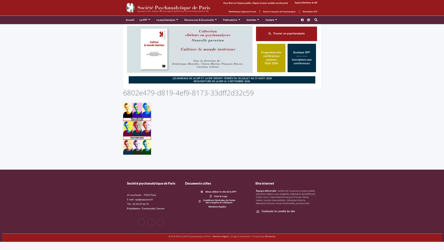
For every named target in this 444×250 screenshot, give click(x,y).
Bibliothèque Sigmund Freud (242, 11)
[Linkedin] (308, 20)
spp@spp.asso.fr (144, 199)
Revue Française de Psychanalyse (279, 11)
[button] (316, 20)
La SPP (143, 20)
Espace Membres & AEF (306, 2)
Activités (251, 20)
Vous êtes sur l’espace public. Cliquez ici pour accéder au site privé (255, 3)
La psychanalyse (165, 20)
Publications (230, 20)
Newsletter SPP (310, 11)
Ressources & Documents (199, 20)
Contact (269, 20)
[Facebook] (141, 222)
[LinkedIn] (160, 222)
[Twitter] (150, 222)
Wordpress (270, 236)
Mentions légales (221, 236)
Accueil (130, 20)
